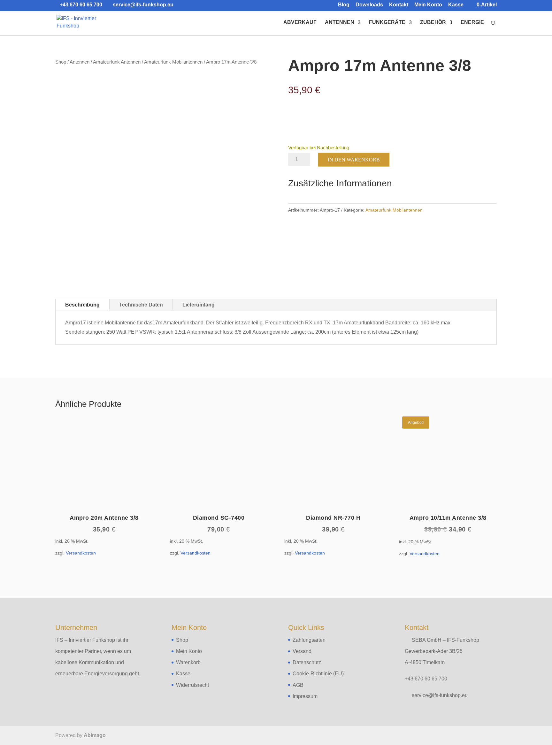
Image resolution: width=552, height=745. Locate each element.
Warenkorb (188, 662)
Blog (343, 4)
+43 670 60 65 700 (426, 678)
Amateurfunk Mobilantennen (173, 62)
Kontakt (398, 4)
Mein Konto (428, 4)
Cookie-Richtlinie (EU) (318, 673)
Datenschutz (307, 662)
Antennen (339, 22)
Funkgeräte (387, 22)
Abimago (95, 735)
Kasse (456, 4)
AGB (298, 685)
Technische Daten (141, 304)
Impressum (305, 696)
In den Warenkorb (354, 159)
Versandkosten (81, 552)
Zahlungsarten (309, 640)
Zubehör (433, 22)
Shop (60, 62)
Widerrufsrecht (192, 685)
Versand (302, 651)
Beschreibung (82, 304)
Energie (472, 22)
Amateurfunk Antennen (117, 62)
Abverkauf (300, 22)
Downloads (369, 4)
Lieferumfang (198, 304)
